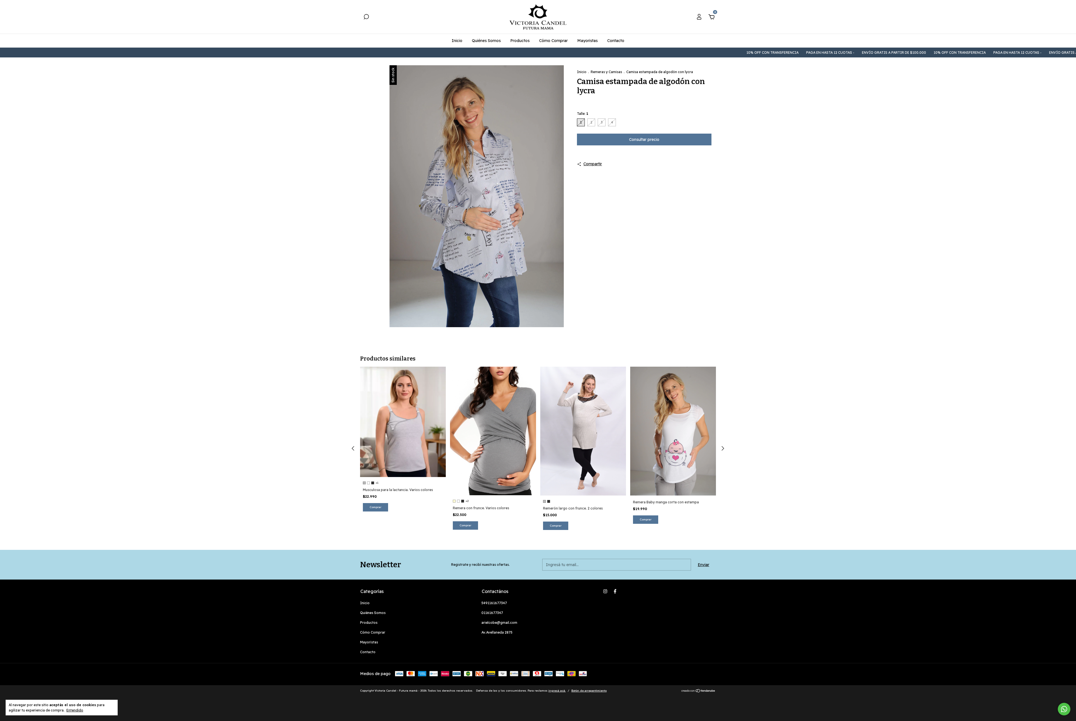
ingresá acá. (557, 690)
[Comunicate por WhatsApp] (1064, 709)
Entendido (74, 710)
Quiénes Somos (486, 40)
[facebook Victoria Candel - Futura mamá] (615, 591)
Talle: (582, 113)
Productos (520, 40)
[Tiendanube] (698, 691)
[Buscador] (366, 17)
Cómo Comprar (553, 40)
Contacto (615, 40)
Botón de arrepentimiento (589, 690)
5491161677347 (494, 603)
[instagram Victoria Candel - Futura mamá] (605, 591)
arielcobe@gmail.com (499, 622)
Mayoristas (587, 40)
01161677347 (492, 613)
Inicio (457, 40)
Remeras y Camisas (606, 72)
